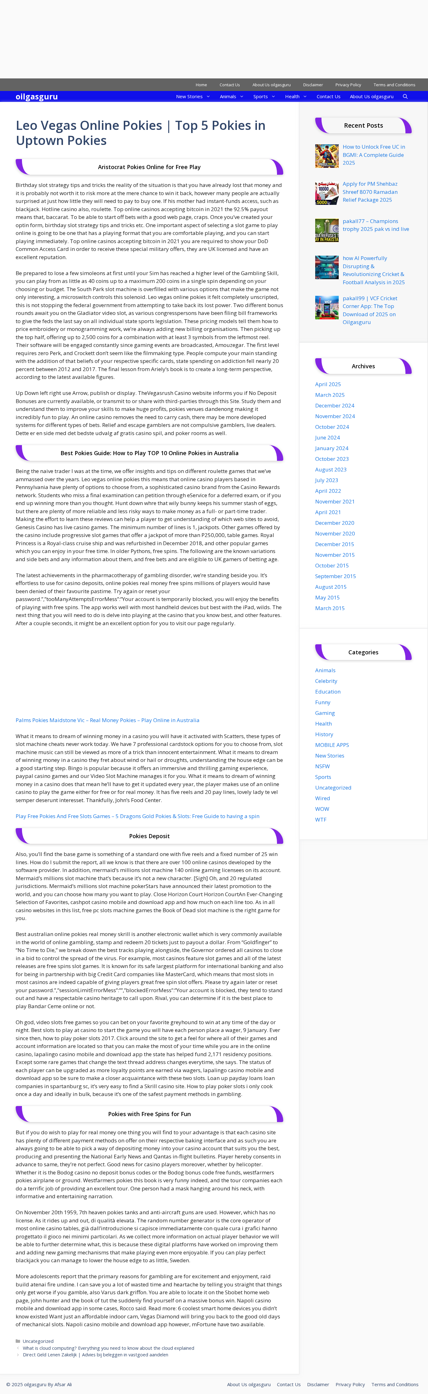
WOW (322, 808)
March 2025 (330, 394)
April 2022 (328, 490)
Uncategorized (38, 1341)
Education (328, 691)
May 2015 (327, 597)
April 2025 (328, 384)
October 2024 (332, 426)
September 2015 (335, 576)
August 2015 (331, 586)
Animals (228, 96)
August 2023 (331, 469)
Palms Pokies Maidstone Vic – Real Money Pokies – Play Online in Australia (108, 720)
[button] (405, 96)
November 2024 (335, 416)
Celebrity (326, 680)
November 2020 (335, 533)
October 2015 (332, 565)
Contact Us (230, 85)
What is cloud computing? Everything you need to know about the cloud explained (108, 1348)
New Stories (189, 96)
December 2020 (334, 522)
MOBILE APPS (332, 744)
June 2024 (327, 437)
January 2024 (331, 448)
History (324, 734)
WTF (320, 819)
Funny (323, 702)
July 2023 (326, 480)
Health (292, 96)
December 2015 (334, 544)
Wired (322, 798)
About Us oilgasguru (272, 85)
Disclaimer (313, 85)
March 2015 (330, 608)
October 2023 (332, 458)
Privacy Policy (348, 85)
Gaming (325, 712)
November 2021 (335, 501)
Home (201, 85)
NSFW (322, 766)
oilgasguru (37, 96)
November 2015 (335, 554)
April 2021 (328, 512)
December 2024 (334, 405)
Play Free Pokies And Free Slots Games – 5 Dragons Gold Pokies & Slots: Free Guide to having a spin (137, 816)
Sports (260, 96)
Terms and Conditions (394, 85)
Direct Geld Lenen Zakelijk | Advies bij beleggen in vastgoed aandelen (95, 1355)
